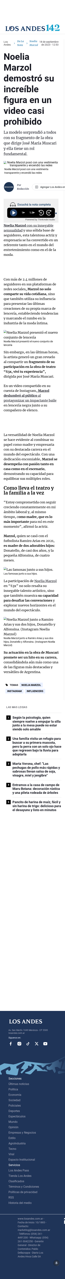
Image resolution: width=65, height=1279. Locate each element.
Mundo (13, 1122)
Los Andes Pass (18, 1170)
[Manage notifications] (56, 1263)
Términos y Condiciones (23, 1186)
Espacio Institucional (21, 1159)
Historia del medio (20, 1203)
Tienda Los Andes (19, 1176)
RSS (11, 1197)
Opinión (13, 1127)
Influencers (35, 691)
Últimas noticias (18, 1084)
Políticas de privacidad (22, 1192)
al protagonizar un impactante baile (30, 395)
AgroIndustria (17, 1143)
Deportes (14, 1111)
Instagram (14, 691)
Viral (11, 1154)
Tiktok (28, 1044)
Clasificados (16, 1181)
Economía (14, 1094)
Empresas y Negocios (22, 1132)
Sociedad (14, 1100)
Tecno (12, 1149)
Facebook (10, 1044)
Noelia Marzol (45, 581)
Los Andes (7, 43)
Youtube (45, 1044)
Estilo (12, 1138)
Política (13, 1089)
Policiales (14, 1105)
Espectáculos (16, 1116)
